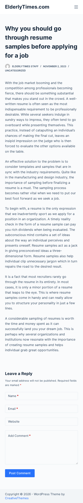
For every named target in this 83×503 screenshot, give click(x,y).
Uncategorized (15, 70)
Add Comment (19, 436)
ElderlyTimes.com (27, 7)
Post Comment (20, 473)
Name (13, 396)
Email (13, 409)
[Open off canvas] (76, 7)
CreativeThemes (17, 498)
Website (14, 421)
